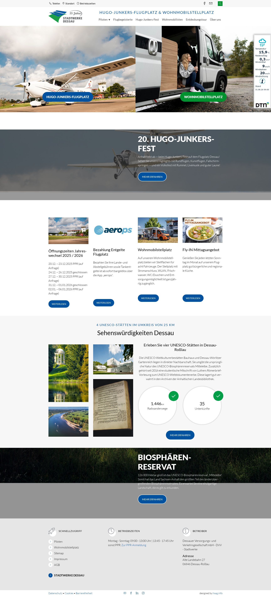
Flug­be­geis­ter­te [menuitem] (123, 19)
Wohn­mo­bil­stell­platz (203, 97)
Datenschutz (55, 593)
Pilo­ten (58, 541)
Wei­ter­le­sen (59, 304)
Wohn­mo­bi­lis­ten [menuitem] (172, 19)
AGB (57, 564)
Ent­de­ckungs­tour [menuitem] (196, 19)
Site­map (59, 553)
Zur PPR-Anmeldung (133, 545)
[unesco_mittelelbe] (68, 422)
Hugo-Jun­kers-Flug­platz (67, 97)
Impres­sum (60, 559)
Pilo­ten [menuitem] (103, 19)
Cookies (69, 593)
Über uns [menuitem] (215, 19)
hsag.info (218, 593)
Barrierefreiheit (84, 593)
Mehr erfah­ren (152, 176)
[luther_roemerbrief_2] (113, 408)
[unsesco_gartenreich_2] (68, 373)
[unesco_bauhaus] (113, 360)
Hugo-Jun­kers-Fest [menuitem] (147, 19)
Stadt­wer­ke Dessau (69, 575)
